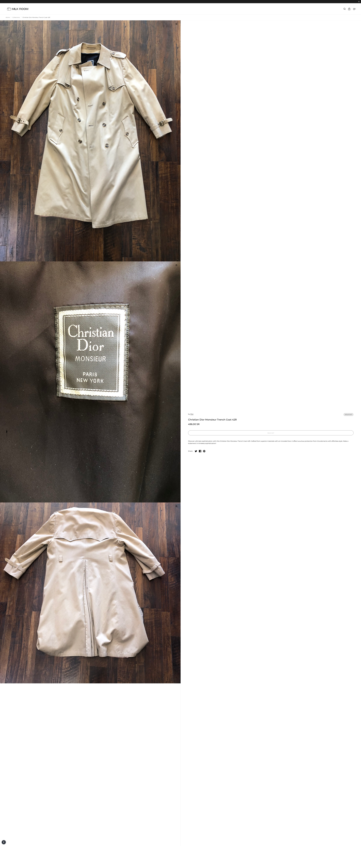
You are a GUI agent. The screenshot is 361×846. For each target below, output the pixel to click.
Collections (16, 17)
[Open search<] (345, 9)
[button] (4, 842)
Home (8, 17)
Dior (191, 414)
